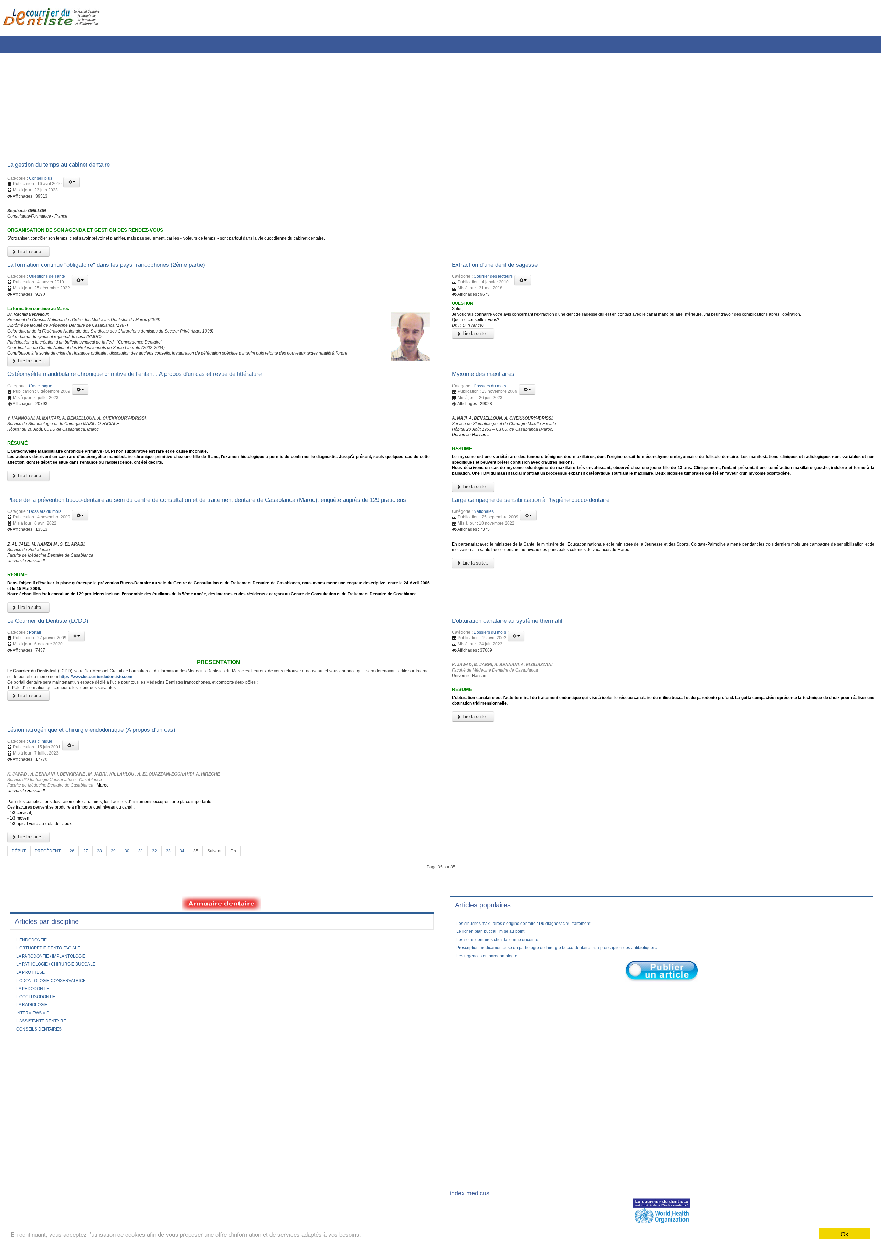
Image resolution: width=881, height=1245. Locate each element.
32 (164, 952)
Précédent (51, 952)
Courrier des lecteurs (493, 288)
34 (193, 952)
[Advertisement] (208, 101)
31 (150, 952)
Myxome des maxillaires (488, 403)
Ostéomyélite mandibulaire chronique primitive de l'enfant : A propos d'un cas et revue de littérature (158, 403)
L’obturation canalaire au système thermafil (517, 698)
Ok (844, 1234)
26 (78, 952)
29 (121, 952)
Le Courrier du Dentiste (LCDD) (55, 698)
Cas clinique (40, 415)
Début (20, 952)
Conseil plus (40, 180)
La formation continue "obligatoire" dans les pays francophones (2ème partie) (125, 275)
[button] (71, 184)
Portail (35, 710)
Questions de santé (47, 288)
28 (106, 952)
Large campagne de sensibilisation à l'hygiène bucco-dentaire (545, 549)
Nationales (484, 562)
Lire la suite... (31, 261)
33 (179, 952)
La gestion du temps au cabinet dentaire (68, 166)
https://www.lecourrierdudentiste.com (188, 758)
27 (92, 952)
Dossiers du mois (490, 415)
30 (135, 952)
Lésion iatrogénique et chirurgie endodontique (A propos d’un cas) (107, 819)
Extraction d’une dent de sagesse (503, 275)
